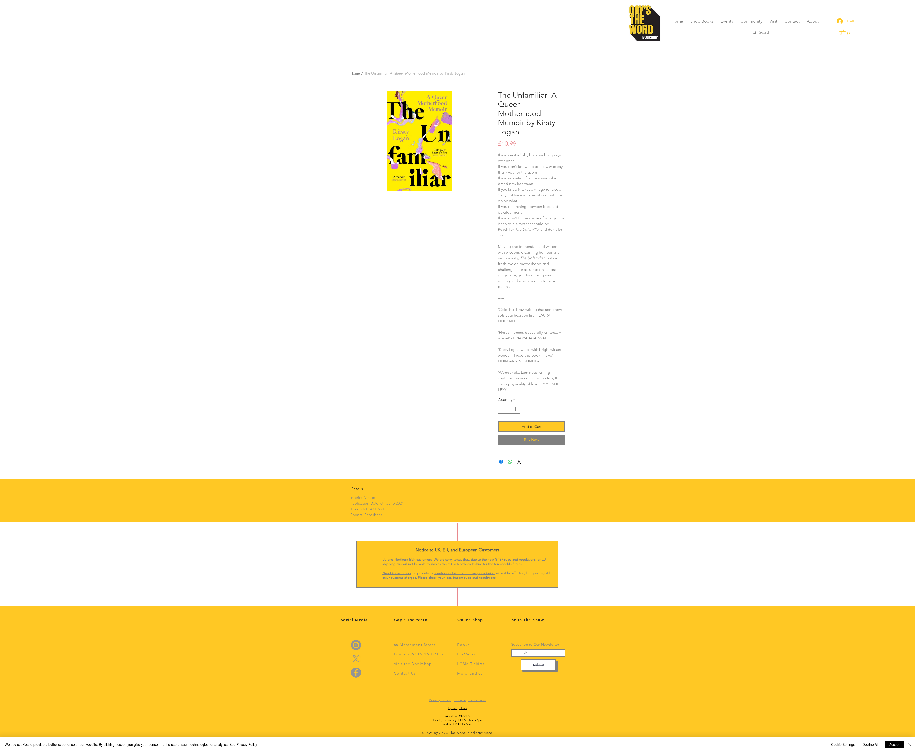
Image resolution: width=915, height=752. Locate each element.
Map (439, 654)
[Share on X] (519, 462)
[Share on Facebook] (501, 462)
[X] (356, 659)
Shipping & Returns (470, 700)
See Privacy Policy (243, 744)
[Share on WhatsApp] (510, 462)
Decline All (870, 744)
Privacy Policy (440, 700)
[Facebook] (356, 673)
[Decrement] (502, 408)
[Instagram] (356, 645)
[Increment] (516, 408)
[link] (846, 32)
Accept (894, 744)
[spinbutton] (509, 408)
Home (355, 73)
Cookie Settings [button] (843, 744)
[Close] (909, 744)
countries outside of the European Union (464, 573)
